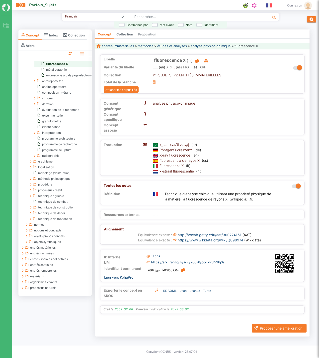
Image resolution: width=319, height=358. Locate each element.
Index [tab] (53, 35)
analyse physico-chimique (211, 46)
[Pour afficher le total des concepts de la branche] (154, 82)
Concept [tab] (32, 35)
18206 (155, 257)
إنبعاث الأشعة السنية (175, 145)
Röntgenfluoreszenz (176, 150)
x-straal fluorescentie (177, 171)
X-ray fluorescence (175, 155)
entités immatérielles (117, 46)
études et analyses (172, 46)
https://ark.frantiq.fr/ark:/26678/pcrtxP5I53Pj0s (188, 262)
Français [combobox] (71, 16)
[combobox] (186, 17)
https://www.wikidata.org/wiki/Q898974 (210, 240)
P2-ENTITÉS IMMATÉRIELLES (197, 75)
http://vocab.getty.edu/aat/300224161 (209, 235)
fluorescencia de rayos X (180, 160)
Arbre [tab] (30, 45)
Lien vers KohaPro (118, 277)
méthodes (146, 46)
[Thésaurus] (6, 26)
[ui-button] (20, 5)
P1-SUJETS (162, 75)
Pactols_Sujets (42, 5)
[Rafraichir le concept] (70, 53)
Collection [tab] (76, 35)
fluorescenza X (172, 166)
